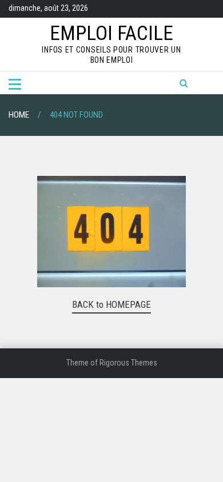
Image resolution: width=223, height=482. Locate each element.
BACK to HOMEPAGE (111, 304)
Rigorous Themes (128, 362)
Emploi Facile (111, 33)
